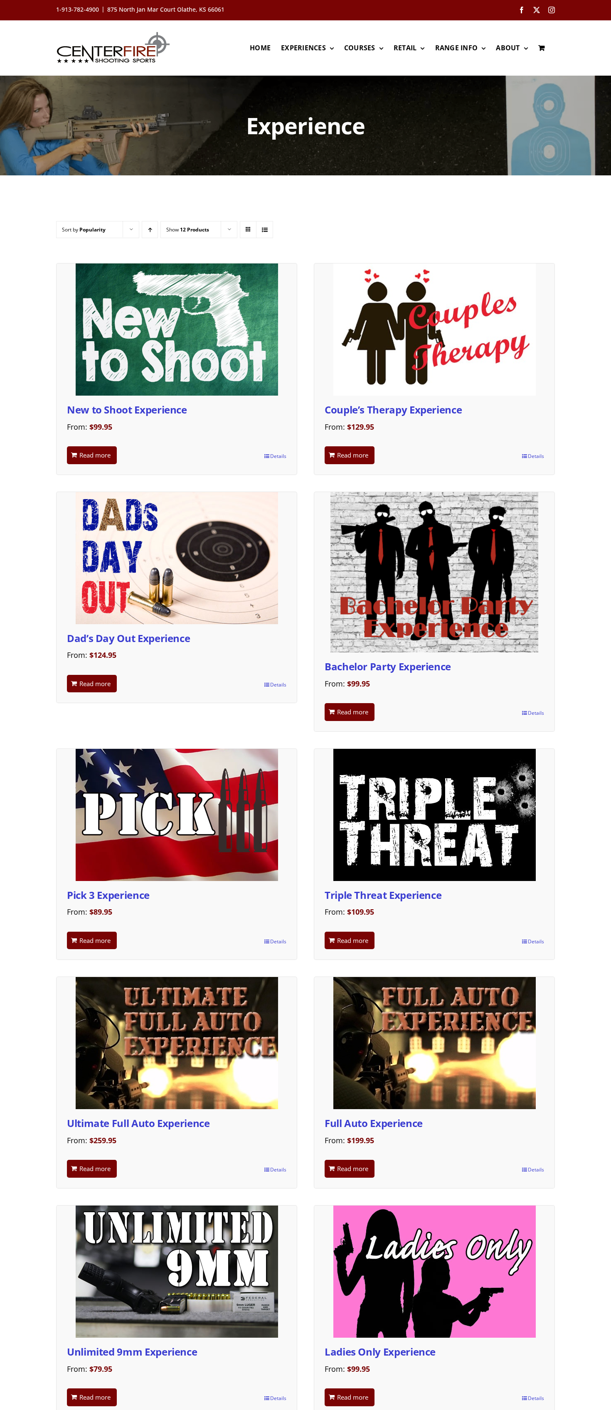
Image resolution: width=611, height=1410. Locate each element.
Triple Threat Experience (383, 895)
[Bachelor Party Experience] (434, 572)
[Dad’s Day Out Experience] (177, 558)
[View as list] (264, 229)
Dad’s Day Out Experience (128, 638)
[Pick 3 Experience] (177, 815)
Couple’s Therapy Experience (393, 409)
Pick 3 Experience (108, 895)
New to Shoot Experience (127, 409)
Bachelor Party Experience (388, 666)
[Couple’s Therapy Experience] (434, 329)
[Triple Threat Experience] (434, 815)
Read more (95, 455)
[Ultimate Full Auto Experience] (177, 1043)
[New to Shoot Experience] (177, 329)
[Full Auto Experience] (434, 1043)
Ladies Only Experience (380, 1351)
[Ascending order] (150, 229)
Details (278, 456)
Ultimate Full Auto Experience (138, 1123)
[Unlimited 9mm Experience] (177, 1272)
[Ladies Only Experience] (434, 1272)
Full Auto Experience (374, 1123)
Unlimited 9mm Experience (132, 1351)
